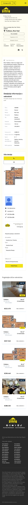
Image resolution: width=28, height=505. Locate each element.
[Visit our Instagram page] (10, 425)
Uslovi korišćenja (20, 427)
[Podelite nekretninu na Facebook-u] (19, 50)
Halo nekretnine (17, 449)
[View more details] (14, 158)
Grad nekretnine (5, 443)
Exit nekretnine (17, 454)
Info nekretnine (17, 445)
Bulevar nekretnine (17, 447)
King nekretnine (5, 457)
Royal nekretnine (5, 447)
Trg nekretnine (17, 457)
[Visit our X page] (15, 425)
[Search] (14, 3)
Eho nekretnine (17, 450)
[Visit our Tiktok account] (21, 425)
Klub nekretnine (5, 450)
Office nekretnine (5, 449)
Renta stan (4, 461)
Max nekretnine (17, 455)
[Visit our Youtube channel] (12, 425)
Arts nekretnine (5, 459)
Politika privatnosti (8, 427)
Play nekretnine (5, 455)
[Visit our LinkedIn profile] (18, 425)
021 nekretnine (5, 445)
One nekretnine (17, 459)
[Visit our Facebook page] (7, 425)
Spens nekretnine (5, 452)
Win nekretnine (17, 452)
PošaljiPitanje (14, 266)
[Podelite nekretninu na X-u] (22, 50)
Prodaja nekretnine (5, 462)
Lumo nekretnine (17, 462)
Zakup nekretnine (17, 461)
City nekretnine (17, 443)
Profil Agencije (20, 226)
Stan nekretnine (5, 454)
